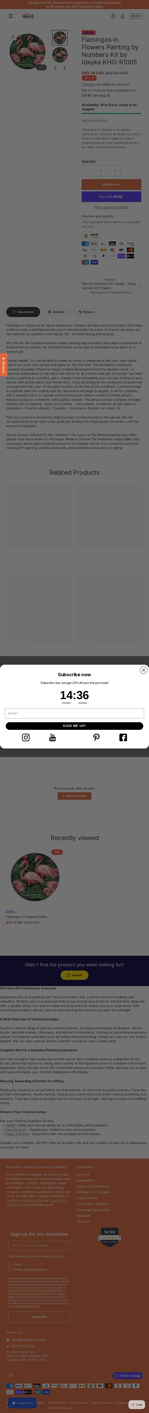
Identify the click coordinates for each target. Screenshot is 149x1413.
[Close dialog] (143, 670)
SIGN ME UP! (74, 725)
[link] (25, 737)
